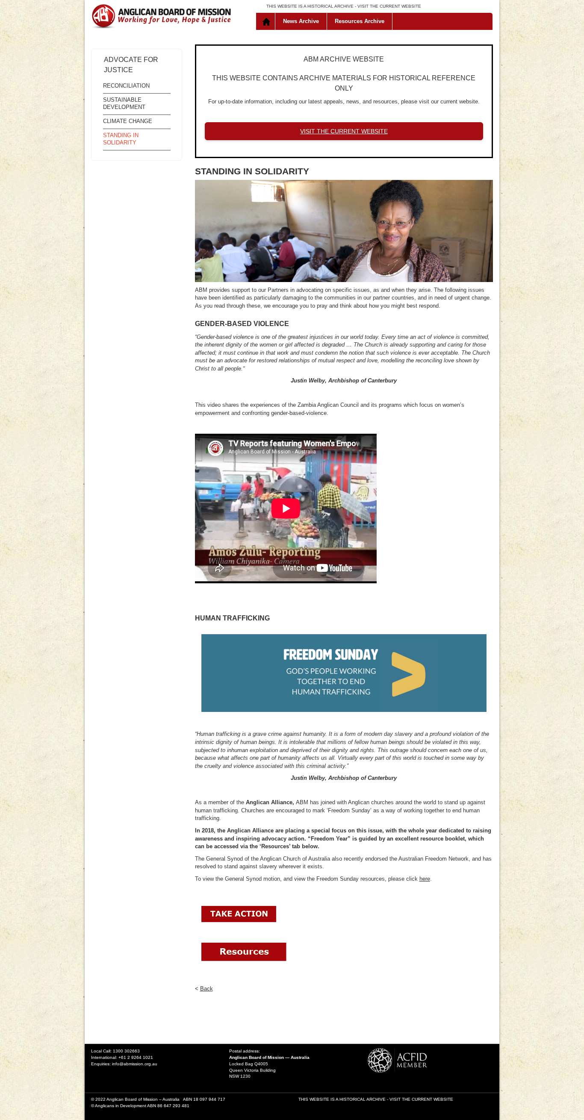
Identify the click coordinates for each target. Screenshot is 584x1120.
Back (206, 988)
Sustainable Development (124, 103)
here (424, 879)
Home (267, 21)
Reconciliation (126, 85)
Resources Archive (359, 21)
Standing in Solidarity (121, 139)
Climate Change (127, 121)
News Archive (301, 21)
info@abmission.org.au (134, 1063)
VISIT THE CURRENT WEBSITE (389, 6)
